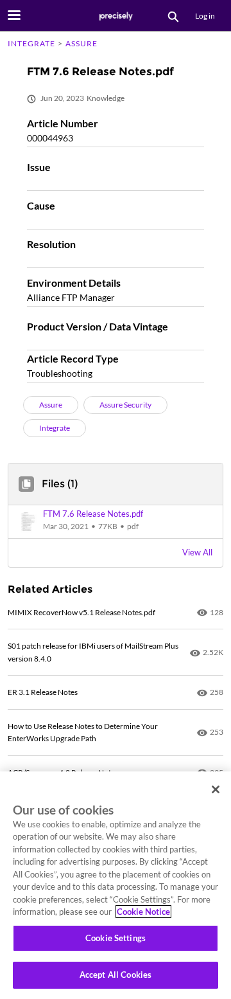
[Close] (215, 789)
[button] (115, 522)
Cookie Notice (143, 911)
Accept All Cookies (115, 974)
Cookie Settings (115, 938)
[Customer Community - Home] (115, 16)
